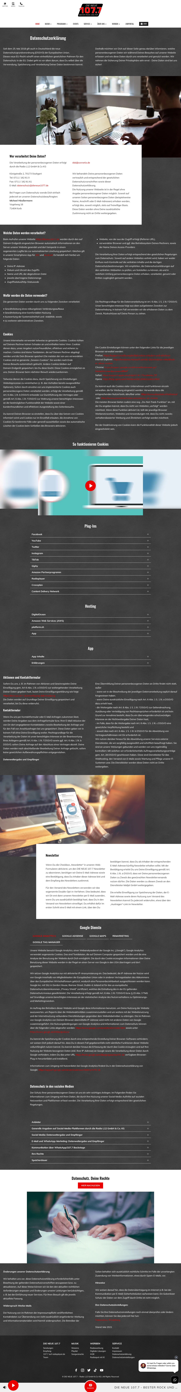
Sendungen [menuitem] (48, 1348)
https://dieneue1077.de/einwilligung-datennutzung (29, 695)
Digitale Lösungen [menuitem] (98, 1351)
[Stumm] (4, 1387)
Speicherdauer (39, 1160)
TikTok (35, 559)
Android (48, 255)
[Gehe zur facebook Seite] (76, 1370)
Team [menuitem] (45, 1357)
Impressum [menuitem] (117, 1351)
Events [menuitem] (75, 23)
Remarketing (121, 936)
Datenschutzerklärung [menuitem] (121, 1354)
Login (145, 24)
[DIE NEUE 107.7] (90, 10)
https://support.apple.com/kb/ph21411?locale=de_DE (130, 375)
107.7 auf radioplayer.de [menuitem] (54, 1354)
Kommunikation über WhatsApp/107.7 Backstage (58, 1147)
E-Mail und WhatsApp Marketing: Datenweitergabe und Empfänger (68, 1141)
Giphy (35, 566)
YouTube (36, 540)
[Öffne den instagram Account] (82, 1370)
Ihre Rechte (38, 1153)
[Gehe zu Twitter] (88, 1370)
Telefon (21, 6)
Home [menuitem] (37, 23)
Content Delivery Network (45, 591)
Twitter (35, 546)
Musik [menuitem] (47, 23)
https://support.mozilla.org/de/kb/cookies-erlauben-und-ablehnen (136, 355)
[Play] (13, 1385)
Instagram (37, 553)
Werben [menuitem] (115, 23)
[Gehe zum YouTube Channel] (101, 1370)
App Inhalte (38, 656)
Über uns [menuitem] (101, 23)
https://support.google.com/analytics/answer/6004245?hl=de (69, 1069)
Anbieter (36, 1122)
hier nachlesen (90, 1185)
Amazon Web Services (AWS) (48, 620)
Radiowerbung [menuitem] (96, 1348)
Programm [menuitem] (61, 23)
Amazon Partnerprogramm (46, 572)
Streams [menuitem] (75, 1348)
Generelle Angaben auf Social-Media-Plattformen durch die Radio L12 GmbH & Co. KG (78, 1128)
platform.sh (38, 627)
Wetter (5, 6)
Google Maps (97, 936)
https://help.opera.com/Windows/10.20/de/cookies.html (131, 379)
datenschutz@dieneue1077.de (32, 185)
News (13, 6)
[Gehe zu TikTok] (95, 1370)
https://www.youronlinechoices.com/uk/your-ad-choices (129, 398)
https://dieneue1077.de (47, 239)
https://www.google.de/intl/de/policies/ (49, 1031)
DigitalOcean (39, 614)
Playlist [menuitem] (74, 1351)
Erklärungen (38, 662)
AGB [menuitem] (92, 1354)
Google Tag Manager (46, 942)
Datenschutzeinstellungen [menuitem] (123, 1357)
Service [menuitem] (87, 23)
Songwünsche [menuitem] (77, 1354)
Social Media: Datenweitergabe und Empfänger (57, 1134)
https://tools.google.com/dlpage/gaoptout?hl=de (100, 1054)
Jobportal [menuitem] (129, 23)
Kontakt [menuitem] (115, 1348)
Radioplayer (38, 578)
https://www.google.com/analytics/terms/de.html (100, 1027)
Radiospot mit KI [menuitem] (97, 1357)
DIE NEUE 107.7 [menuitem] (51, 1343)
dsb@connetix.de (81, 162)
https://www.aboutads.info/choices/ (159, 394)
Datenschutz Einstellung (107, 1319)
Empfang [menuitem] (47, 1351)
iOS (37, 255)
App (34, 633)
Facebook (37, 534)
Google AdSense (72, 936)
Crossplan (37, 585)
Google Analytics (44, 936)
